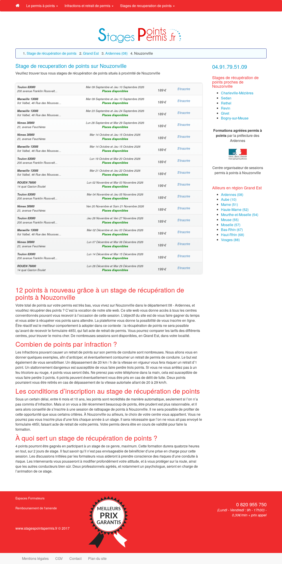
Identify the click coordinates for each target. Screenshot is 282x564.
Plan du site (97, 558)
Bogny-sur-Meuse (235, 118)
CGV (59, 558)
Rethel (226, 103)
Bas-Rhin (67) (232, 229)
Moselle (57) (230, 224)
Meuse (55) (230, 219)
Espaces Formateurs (30, 498)
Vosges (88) (230, 239)
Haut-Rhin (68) (232, 234)
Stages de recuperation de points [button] (146, 5)
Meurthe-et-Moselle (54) (239, 214)
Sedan (226, 98)
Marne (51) (229, 204)
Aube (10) (228, 199)
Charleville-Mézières (237, 92)
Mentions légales (35, 558)
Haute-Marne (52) (235, 209)
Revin (225, 108)
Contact (75, 558)
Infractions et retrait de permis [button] (88, 5)
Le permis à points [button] (41, 5)
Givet (225, 113)
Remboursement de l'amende (36, 508)
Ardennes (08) (232, 194)
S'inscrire (183, 89)
